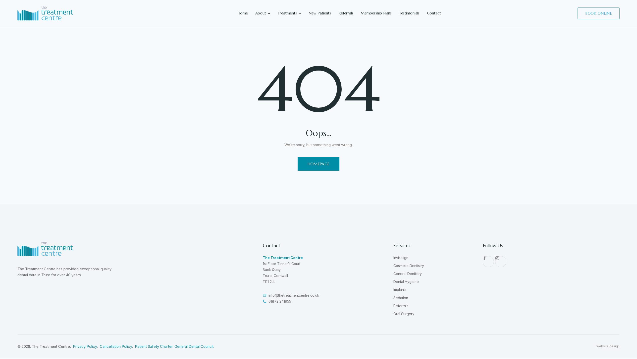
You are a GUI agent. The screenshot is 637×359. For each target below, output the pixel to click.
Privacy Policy (85, 346)
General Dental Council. (194, 346)
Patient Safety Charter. (154, 346)
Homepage (319, 163)
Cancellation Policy (116, 346)
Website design (608, 346)
